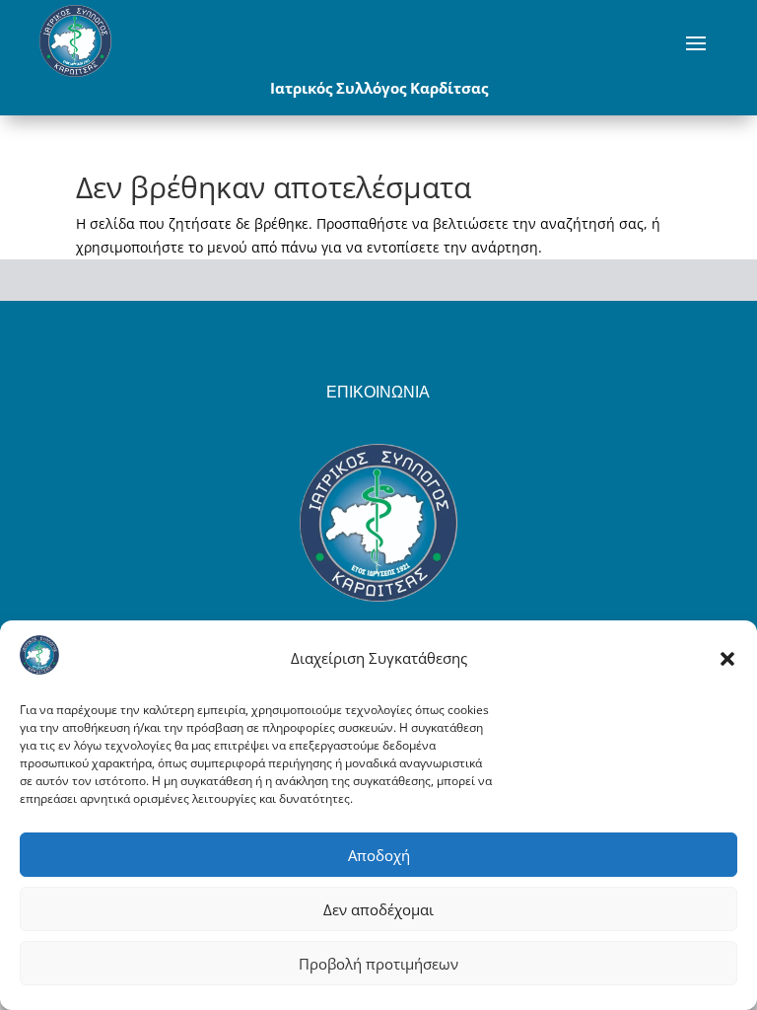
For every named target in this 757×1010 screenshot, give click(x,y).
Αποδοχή (379, 855)
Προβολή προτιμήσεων (378, 964)
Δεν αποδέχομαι (378, 909)
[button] (727, 659)
